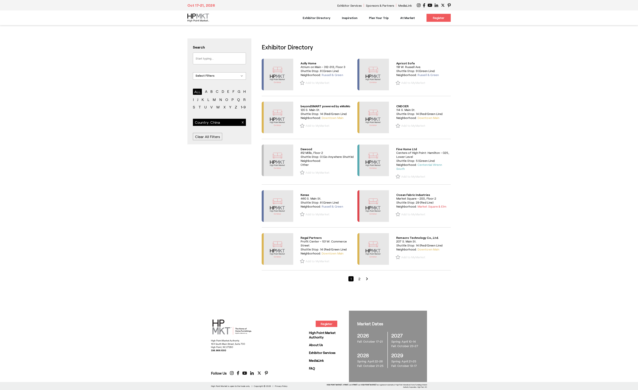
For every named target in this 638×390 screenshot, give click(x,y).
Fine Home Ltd (406, 149)
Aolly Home (309, 63)
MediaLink (405, 5)
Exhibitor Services (349, 5)
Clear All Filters (207, 136)
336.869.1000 (218, 350)
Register (438, 18)
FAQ (312, 368)
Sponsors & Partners (380, 5)
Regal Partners (311, 237)
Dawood (306, 149)
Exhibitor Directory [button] (316, 18)
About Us (316, 345)
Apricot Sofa (405, 63)
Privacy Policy (281, 386)
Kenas (305, 195)
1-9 (243, 107)
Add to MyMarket (318, 82)
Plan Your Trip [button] (379, 18)
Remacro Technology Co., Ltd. (417, 237)
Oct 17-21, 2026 (201, 5)
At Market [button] (407, 18)
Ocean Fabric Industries (413, 195)
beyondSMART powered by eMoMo (325, 106)
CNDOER (402, 106)
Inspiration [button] (349, 18)
